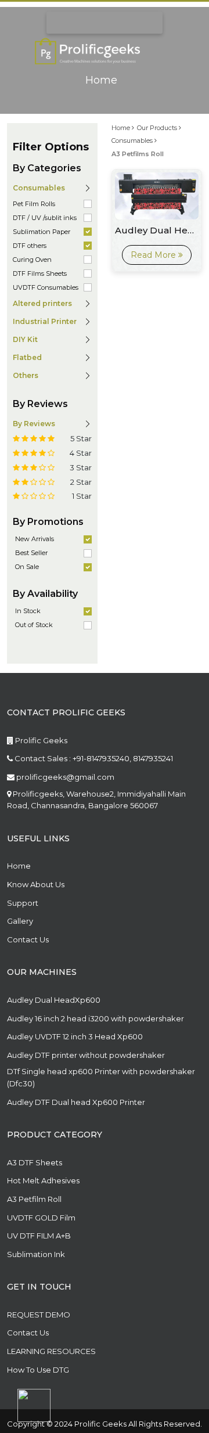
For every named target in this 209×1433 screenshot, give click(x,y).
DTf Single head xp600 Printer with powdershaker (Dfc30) (101, 1077)
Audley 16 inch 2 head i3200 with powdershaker (95, 1018)
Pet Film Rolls (34, 204)
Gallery (20, 921)
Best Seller (31, 553)
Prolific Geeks (40, 740)
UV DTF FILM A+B (39, 1235)
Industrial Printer (45, 321)
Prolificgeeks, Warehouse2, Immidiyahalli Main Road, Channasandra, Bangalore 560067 (96, 800)
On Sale (27, 567)
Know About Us (35, 884)
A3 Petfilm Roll (34, 1199)
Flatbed (27, 357)
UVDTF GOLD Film (41, 1217)
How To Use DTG (38, 1369)
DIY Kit (25, 339)
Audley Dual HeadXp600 (53, 999)
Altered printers (42, 303)
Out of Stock (34, 625)
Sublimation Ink (36, 1254)
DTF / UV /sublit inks (45, 218)
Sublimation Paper (41, 232)
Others (25, 375)
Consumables (132, 140)
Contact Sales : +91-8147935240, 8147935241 (93, 758)
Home (101, 81)
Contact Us (28, 939)
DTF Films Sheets (40, 273)
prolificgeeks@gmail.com (64, 777)
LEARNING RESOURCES (51, 1351)
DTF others (29, 246)
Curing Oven (32, 259)
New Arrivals (34, 539)
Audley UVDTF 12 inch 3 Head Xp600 (75, 1036)
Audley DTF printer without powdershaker (86, 1055)
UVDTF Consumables (45, 287)
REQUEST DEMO (38, 1314)
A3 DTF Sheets (34, 1162)
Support (22, 903)
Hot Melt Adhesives (43, 1180)
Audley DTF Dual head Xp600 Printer (76, 1102)
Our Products (158, 128)
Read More (154, 255)
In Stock (28, 611)
